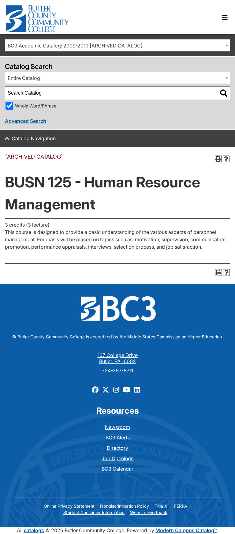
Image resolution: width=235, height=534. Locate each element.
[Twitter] (105, 389)
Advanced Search (25, 121)
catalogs (34, 530)
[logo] (37, 17)
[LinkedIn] (136, 389)
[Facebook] (95, 389)
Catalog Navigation (34, 138)
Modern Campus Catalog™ (186, 530)
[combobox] (117, 45)
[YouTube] (126, 389)
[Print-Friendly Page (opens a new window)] (218, 159)
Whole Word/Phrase (35, 105)
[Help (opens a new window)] (226, 159)
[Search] (223, 93)
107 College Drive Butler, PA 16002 (118, 358)
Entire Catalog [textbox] (24, 78)
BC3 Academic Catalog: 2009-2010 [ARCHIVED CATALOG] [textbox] (75, 46)
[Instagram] (116, 389)
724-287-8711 (117, 370)
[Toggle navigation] (224, 18)
